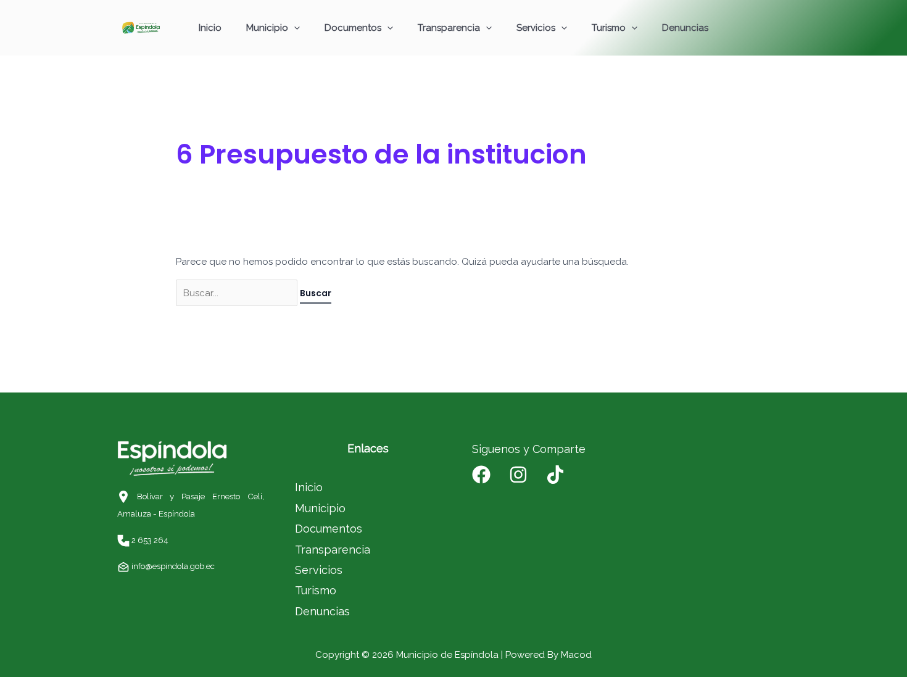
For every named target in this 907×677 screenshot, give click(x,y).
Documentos (353, 27)
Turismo (609, 27)
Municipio (267, 27)
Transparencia (449, 27)
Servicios (535, 27)
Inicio (210, 27)
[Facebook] (481, 474)
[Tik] (555, 474)
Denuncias (685, 27)
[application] (294, 27)
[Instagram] (518, 474)
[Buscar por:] (238, 293)
